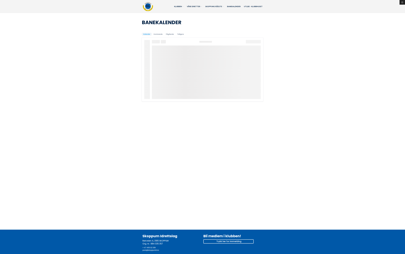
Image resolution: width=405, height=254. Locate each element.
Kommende (158, 34)
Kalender (146, 34)
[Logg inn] (402, 2)
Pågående (170, 34)
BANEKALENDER (234, 6)
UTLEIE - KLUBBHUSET (253, 6)
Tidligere (180, 34)
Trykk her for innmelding (228, 241)
